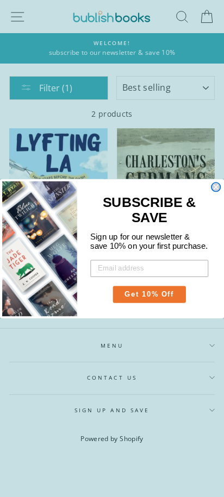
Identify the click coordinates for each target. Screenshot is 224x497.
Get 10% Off (149, 294)
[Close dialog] (215, 187)
